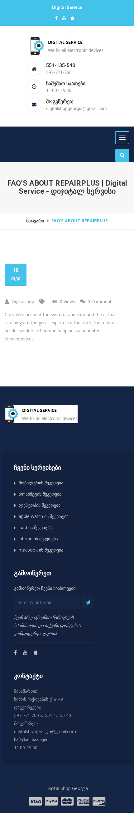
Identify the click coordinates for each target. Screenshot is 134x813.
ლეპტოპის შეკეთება (39, 505)
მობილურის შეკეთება (41, 483)
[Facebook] (15, 653)
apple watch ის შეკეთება (44, 516)
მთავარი (35, 221)
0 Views (67, 301)
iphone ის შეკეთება (38, 539)
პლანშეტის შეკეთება (40, 494)
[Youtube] (25, 653)
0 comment (100, 301)
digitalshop (23, 301)
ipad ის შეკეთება (36, 527)
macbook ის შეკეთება (41, 550)
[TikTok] (35, 653)
